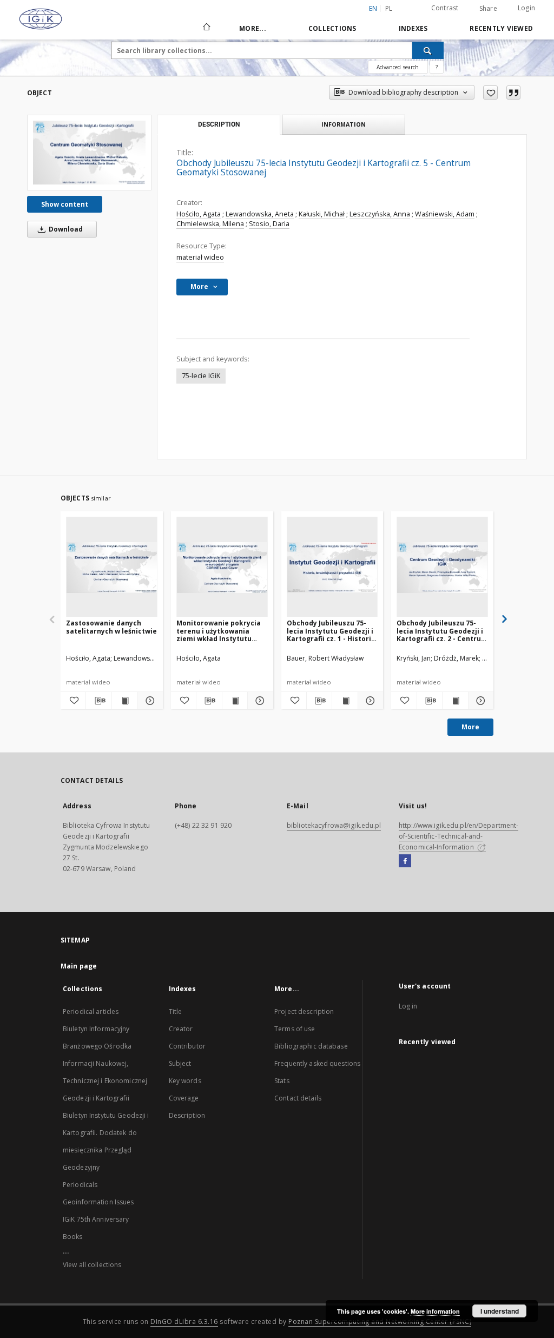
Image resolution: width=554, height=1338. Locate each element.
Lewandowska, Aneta (260, 214)
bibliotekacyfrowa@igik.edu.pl (334, 825)
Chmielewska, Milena (210, 223)
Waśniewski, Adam (444, 214)
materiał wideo (200, 257)
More (470, 726)
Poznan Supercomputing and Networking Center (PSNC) (379, 1321)
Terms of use (294, 1028)
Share (488, 8)
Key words (185, 1080)
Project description (304, 1011)
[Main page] (206, 28)
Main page (79, 966)
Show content (64, 204)
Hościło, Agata (198, 214)
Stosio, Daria (269, 223)
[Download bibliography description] (98, 701)
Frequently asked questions (317, 1063)
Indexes (413, 28)
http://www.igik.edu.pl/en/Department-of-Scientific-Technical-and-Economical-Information (458, 836)
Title (175, 1011)
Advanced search (398, 67)
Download (65, 229)
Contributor (187, 1046)
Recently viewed (501, 28)
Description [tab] (219, 124)
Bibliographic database (311, 1046)
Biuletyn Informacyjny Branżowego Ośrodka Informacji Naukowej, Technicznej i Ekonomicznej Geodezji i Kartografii (105, 1063)
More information (435, 1311)
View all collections (92, 1264)
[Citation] (513, 92)
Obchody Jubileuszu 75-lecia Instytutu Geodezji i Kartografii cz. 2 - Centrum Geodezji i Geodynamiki (442, 630)
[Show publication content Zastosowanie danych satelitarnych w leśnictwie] (124, 701)
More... (252, 28)
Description (187, 1115)
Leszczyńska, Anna (379, 214)
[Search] (428, 50)
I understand (499, 1311)
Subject (180, 1063)
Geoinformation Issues (98, 1202)
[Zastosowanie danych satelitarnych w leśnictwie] (112, 567)
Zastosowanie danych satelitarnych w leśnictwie (111, 626)
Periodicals (80, 1184)
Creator (181, 1028)
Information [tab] (343, 124)
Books (73, 1236)
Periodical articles (90, 1011)
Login (526, 7)
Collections (332, 28)
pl (389, 8)
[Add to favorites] (490, 92)
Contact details (297, 1098)
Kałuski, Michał (322, 214)
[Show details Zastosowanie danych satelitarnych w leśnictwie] (148, 701)
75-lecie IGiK (201, 375)
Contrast (445, 7)
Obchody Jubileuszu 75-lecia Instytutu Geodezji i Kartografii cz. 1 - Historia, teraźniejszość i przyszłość (332, 630)
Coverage (184, 1098)
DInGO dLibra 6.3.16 (184, 1321)
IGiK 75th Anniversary (96, 1219)
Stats (281, 1080)
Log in (408, 1006)
